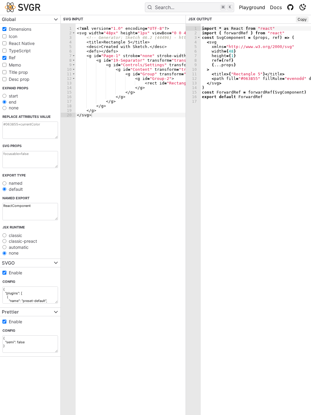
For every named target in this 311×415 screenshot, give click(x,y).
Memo (15, 64)
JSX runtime (13, 227)
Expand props (15, 88)
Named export (15, 198)
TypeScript (20, 50)
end (12, 102)
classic (15, 235)
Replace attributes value (26, 117)
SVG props (12, 146)
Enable (15, 272)
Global (9, 19)
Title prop (18, 72)
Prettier (10, 312)
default (16, 189)
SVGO (8, 263)
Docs (276, 7)
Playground (252, 7)
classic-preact (23, 241)
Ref (12, 57)
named (15, 183)
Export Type (14, 175)
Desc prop (19, 79)
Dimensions (20, 29)
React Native (22, 43)
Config (8, 282)
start (13, 95)
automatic (19, 247)
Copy (302, 19)
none (14, 107)
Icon (13, 36)
